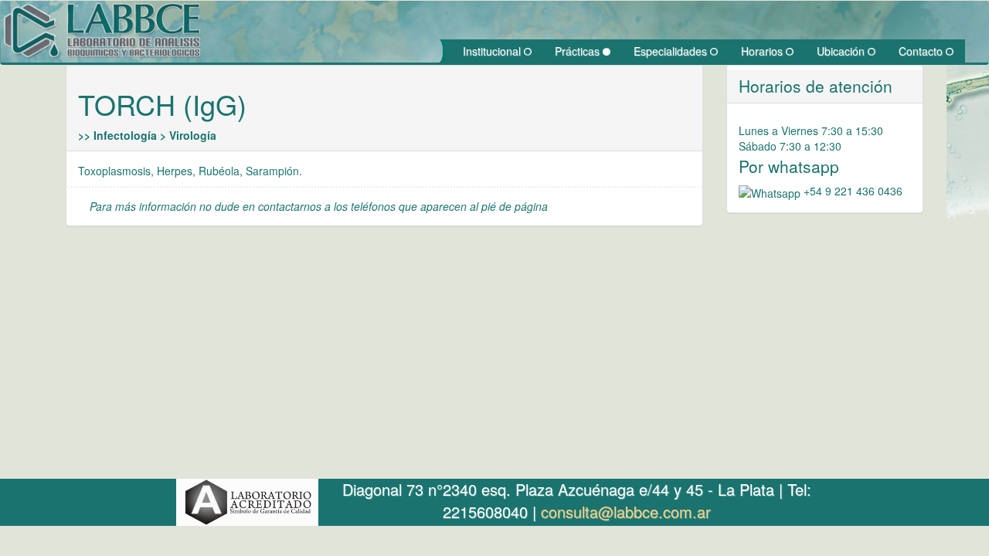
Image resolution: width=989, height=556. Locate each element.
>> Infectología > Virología (147, 135)
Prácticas (579, 51)
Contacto (922, 51)
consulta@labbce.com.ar (626, 511)
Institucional (493, 51)
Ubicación (842, 51)
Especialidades (672, 51)
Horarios (763, 51)
